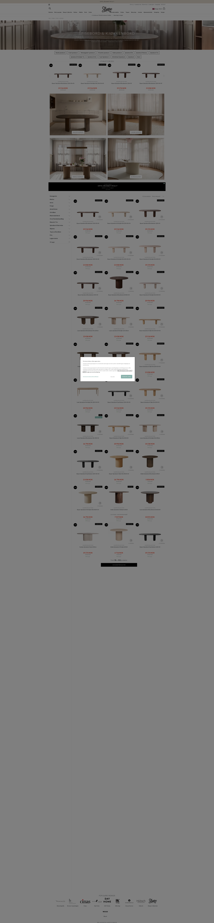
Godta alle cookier (126, 376)
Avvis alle (113, 376)
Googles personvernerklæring (93, 372)
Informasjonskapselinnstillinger (91, 376)
